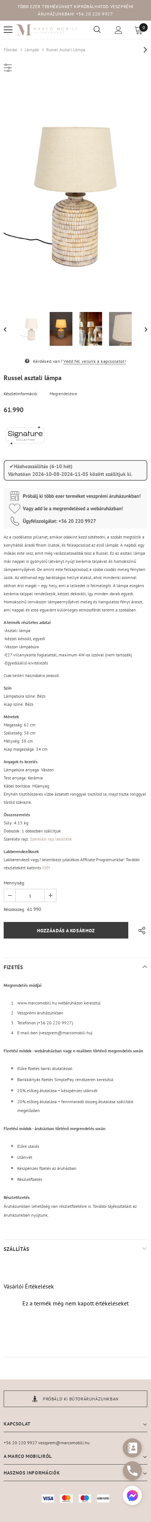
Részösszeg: (14, 909)
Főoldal (11, 49)
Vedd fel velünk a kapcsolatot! (94, 361)
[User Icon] (118, 30)
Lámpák (32, 49)
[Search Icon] (97, 30)
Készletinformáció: (21, 393)
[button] (132, 1496)
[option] (75, 192)
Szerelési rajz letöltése (51, 839)
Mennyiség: (14, 883)
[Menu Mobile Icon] (8, 29)
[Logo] (47, 30)
